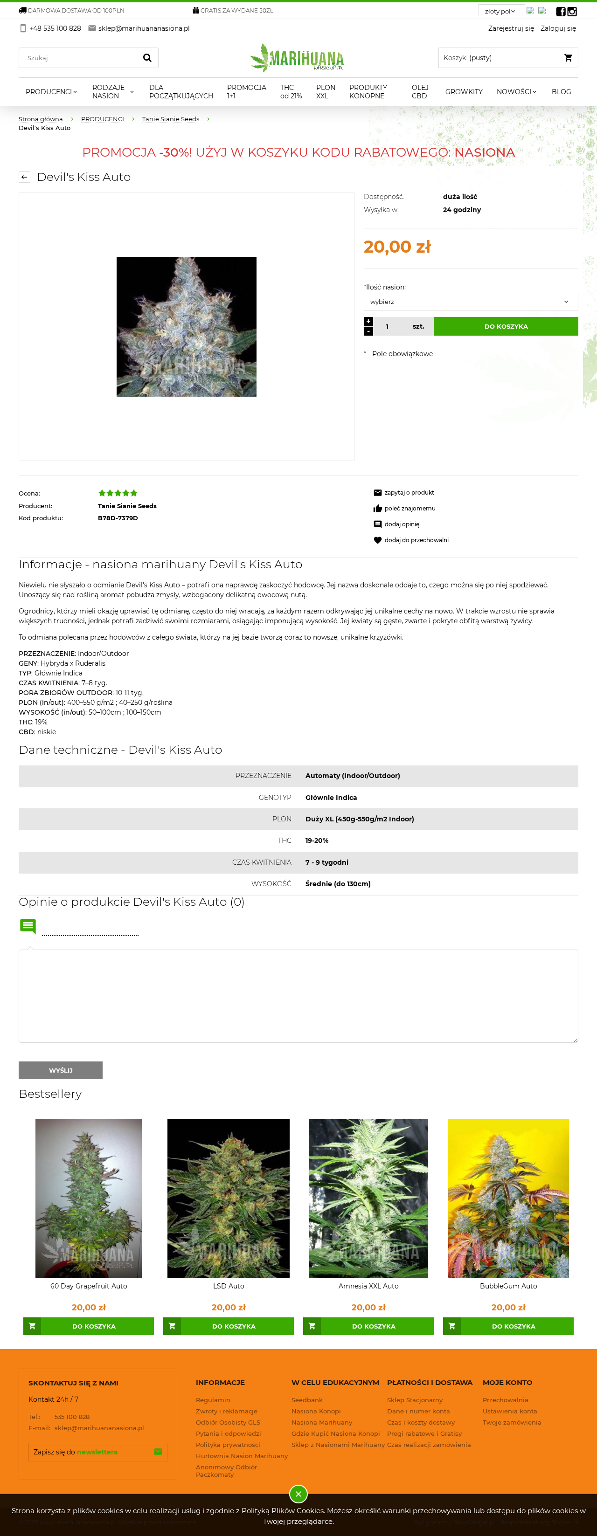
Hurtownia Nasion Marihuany (242, 1456)
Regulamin (213, 1400)
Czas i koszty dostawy (421, 1422)
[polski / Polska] (543, 7)
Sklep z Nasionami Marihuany (338, 1444)
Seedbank (307, 1400)
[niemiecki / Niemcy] (532, 7)
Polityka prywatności (228, 1444)
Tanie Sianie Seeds (127, 506)
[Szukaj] (147, 58)
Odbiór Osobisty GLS (228, 1422)
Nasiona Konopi (316, 1411)
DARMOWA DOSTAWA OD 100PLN (76, 10)
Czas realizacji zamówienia (429, 1444)
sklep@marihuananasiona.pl (86, 1428)
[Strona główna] (298, 58)
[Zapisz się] (158, 1452)
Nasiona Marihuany (322, 1422)
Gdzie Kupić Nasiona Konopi (336, 1433)
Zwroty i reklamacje (226, 1411)
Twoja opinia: (30, 949)
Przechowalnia (505, 1400)
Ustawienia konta (510, 1411)
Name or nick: (28, 926)
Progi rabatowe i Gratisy (424, 1433)
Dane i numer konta (418, 1411)
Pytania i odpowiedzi (228, 1433)
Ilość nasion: (385, 287)
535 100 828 (59, 1416)
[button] (403, 493)
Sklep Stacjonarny (415, 1400)
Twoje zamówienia (512, 1422)
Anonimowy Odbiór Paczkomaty (226, 1470)
